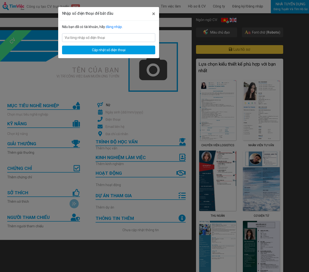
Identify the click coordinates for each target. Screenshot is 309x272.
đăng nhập (114, 27)
